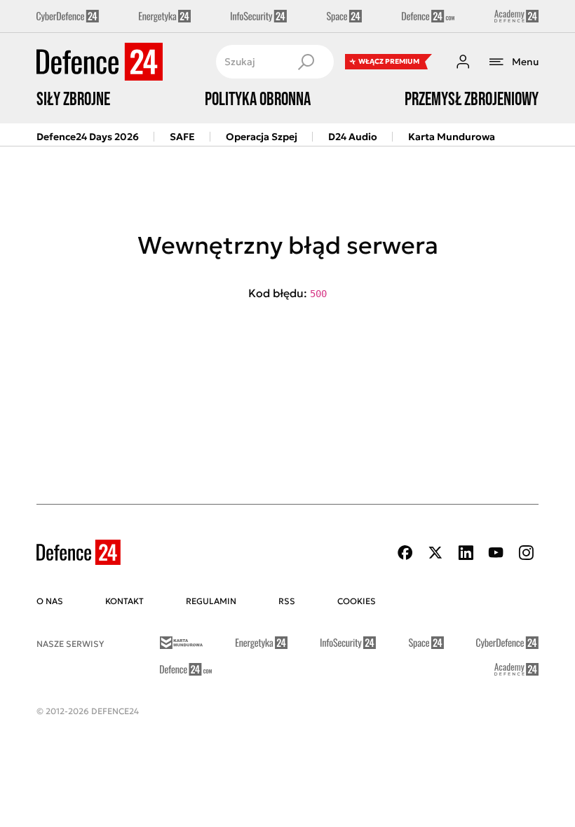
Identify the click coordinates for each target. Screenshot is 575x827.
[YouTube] (495, 553)
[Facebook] (405, 553)
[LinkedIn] (465, 553)
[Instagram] (526, 553)
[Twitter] (435, 553)
